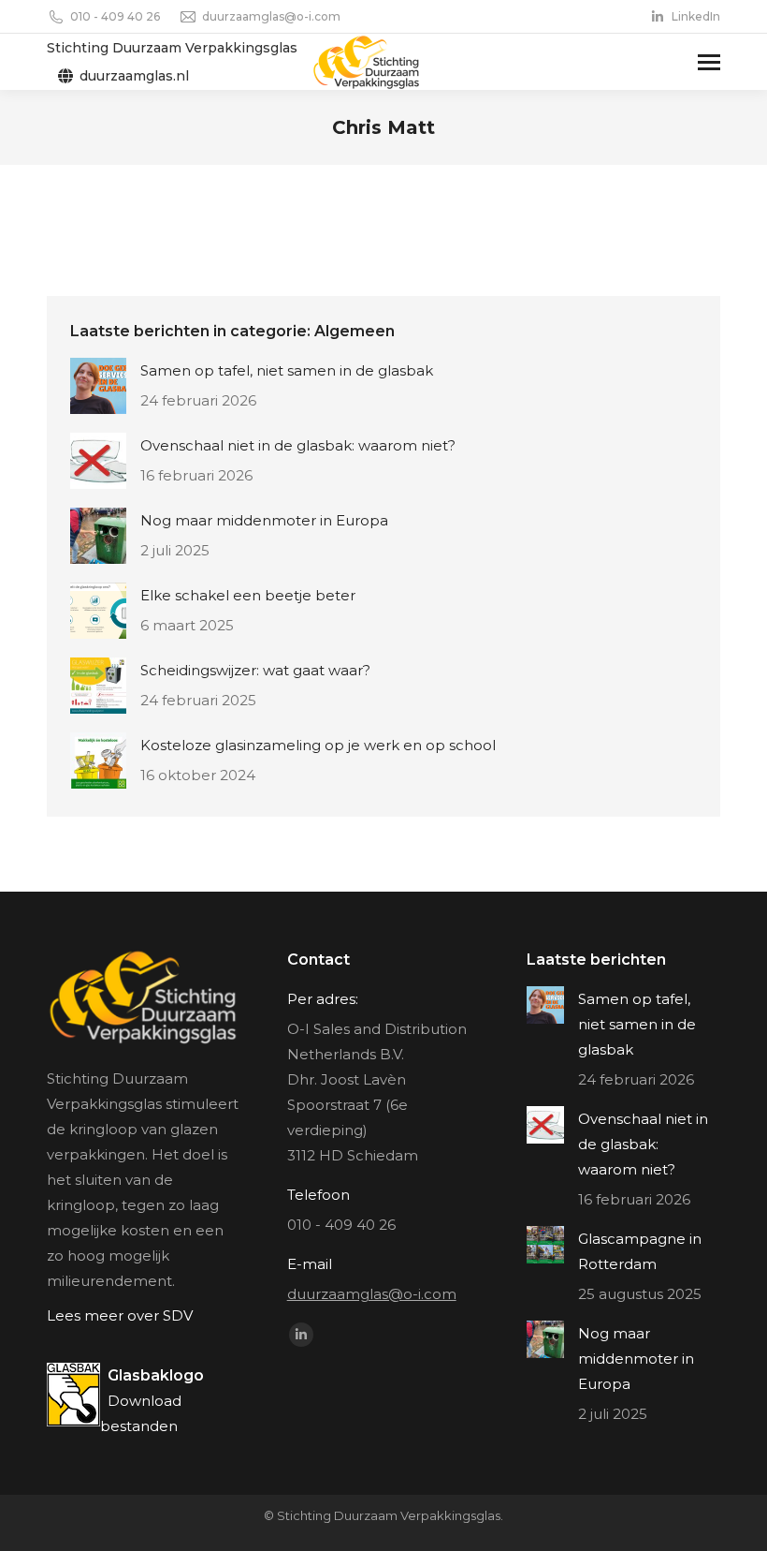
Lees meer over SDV (120, 1315)
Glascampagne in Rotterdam (640, 1251)
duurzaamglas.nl (134, 75)
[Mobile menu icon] (709, 62)
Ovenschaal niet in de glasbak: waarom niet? (298, 445)
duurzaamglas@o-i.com (271, 16)
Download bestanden (152, 1400)
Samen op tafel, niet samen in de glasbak (286, 370)
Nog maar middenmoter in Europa (264, 520)
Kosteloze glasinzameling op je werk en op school (318, 745)
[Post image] (98, 386)
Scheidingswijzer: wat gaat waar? (255, 670)
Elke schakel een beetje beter (247, 595)
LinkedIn (696, 16)
